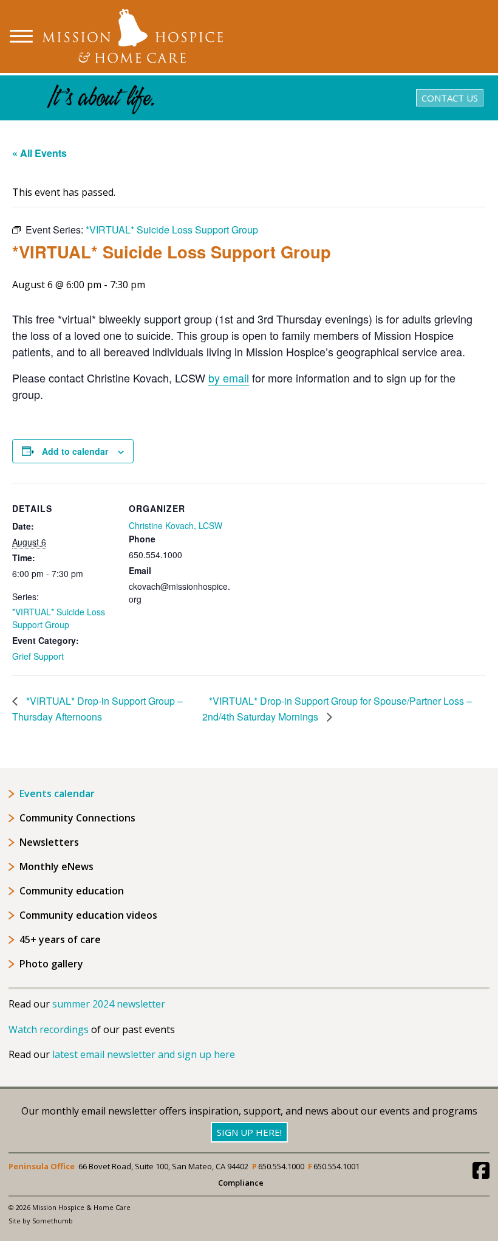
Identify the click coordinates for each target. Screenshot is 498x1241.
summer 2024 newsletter (108, 1004)
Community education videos (88, 915)
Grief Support (38, 656)
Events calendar (57, 793)
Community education (71, 890)
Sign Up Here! (249, 1132)
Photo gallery (51, 963)
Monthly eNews (56, 866)
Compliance (241, 1183)
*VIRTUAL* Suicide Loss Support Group (58, 618)
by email (228, 377)
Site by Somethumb (41, 1220)
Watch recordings (49, 1029)
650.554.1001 (336, 1166)
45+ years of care (60, 939)
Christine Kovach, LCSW (175, 525)
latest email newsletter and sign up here (143, 1054)
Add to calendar (75, 451)
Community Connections (77, 817)
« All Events (39, 153)
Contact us (449, 98)
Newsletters (49, 842)
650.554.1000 (281, 1166)
